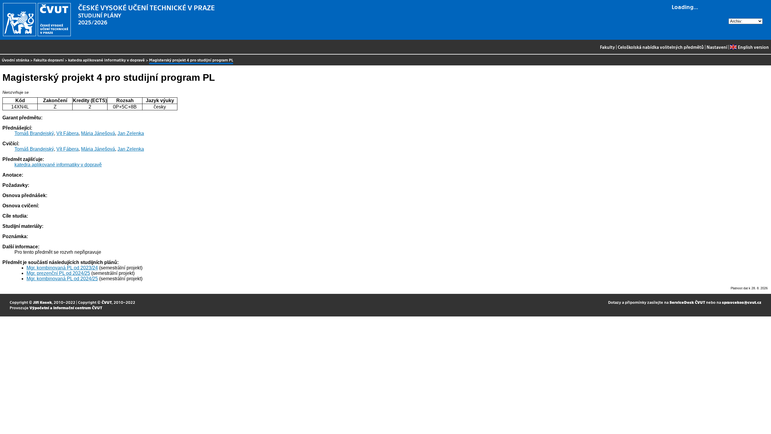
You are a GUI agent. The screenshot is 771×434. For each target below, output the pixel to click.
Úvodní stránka (15, 60)
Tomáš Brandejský (34, 133)
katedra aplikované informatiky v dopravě (106, 60)
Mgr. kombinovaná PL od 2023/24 (62, 267)
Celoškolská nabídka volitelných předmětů (661, 47)
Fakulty (607, 47)
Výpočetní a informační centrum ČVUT (66, 307)
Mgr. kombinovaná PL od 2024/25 (62, 278)
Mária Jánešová (98, 133)
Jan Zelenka (130, 133)
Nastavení (717, 47)
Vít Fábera (67, 133)
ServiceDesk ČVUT (687, 302)
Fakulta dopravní (48, 60)
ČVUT (106, 302)
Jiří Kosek (42, 302)
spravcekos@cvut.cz (741, 302)
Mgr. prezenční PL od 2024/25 (58, 273)
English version (753, 47)
